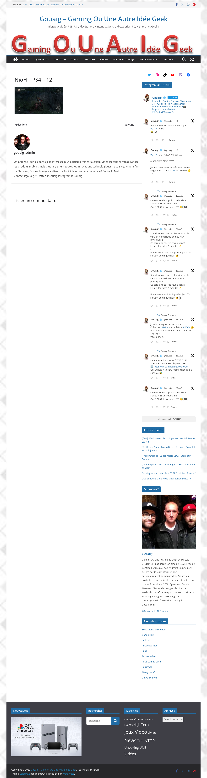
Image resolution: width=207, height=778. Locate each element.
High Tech (60, 59)
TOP (151, 740)
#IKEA (165, 327)
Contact (168, 59)
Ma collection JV (123, 59)
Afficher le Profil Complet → (157, 611)
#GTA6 (171, 170)
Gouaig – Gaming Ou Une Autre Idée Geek (104, 18)
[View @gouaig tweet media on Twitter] (156, 132)
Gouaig (154, 120)
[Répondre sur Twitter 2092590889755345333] (152, 342)
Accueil (26, 59)
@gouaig (168, 121)
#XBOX (186, 327)
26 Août (179, 195)
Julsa (144, 650)
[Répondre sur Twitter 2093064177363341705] (152, 182)
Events (128, 725)
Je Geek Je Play (149, 645)
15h (177, 150)
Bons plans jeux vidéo (153, 629)
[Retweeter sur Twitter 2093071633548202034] (158, 140)
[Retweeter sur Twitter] (158, 191)
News (130, 740)
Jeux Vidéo (42, 59)
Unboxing (89, 59)
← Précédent (19, 124)
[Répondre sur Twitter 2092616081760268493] (152, 378)
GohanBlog (148, 634)
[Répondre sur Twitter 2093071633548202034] (152, 140)
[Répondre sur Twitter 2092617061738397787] (152, 215)
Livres (152, 732)
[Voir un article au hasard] (192, 59)
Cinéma (138, 719)
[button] (155, 59)
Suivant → (131, 124)
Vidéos (104, 59)
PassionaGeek (149, 656)
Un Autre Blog (149, 677)
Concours (148, 719)
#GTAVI (154, 128)
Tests (74, 59)
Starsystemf (148, 672)
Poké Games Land (151, 661)
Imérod (146, 640)
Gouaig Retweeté (168, 191)
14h (177, 121)
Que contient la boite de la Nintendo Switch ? (166, 478)
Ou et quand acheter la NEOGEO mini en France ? (169, 473)
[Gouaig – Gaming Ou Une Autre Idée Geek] (15, 59)
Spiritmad (147, 666)
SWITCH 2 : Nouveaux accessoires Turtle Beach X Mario (53, 4)
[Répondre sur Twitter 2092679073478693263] (152, 261)
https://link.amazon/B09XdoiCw (171, 366)
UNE (142, 747)
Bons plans (147, 59)
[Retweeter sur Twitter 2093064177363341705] (158, 182)
